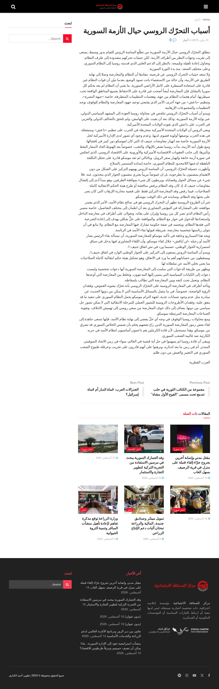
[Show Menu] (206, 6)
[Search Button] (13, 6)
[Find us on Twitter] (202, 675)
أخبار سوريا (179, 449)
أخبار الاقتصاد (134, 449)
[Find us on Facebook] (209, 675)
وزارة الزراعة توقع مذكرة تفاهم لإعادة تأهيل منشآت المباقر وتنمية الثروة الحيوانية (100, 525)
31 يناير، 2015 (200, 40)
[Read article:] (98, 439)
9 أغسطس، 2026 (152, 538)
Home (206, 19)
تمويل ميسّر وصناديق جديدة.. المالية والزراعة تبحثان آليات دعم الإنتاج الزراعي (147, 525)
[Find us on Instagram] (186, 675)
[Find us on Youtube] (194, 675)
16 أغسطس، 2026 (198, 477)
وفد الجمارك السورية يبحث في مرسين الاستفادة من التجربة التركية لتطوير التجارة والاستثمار (145, 464)
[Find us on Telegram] (179, 675)
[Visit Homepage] (110, 6)
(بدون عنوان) (133, 616)
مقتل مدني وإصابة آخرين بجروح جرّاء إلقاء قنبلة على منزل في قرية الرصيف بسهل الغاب (191, 464)
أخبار (197, 19)
